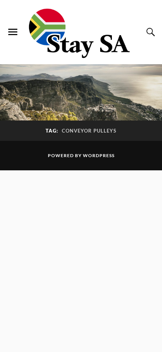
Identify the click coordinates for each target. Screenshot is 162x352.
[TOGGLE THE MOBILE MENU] (12, 32)
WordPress (99, 155)
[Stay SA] (81, 34)
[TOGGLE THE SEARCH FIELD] (149, 32)
